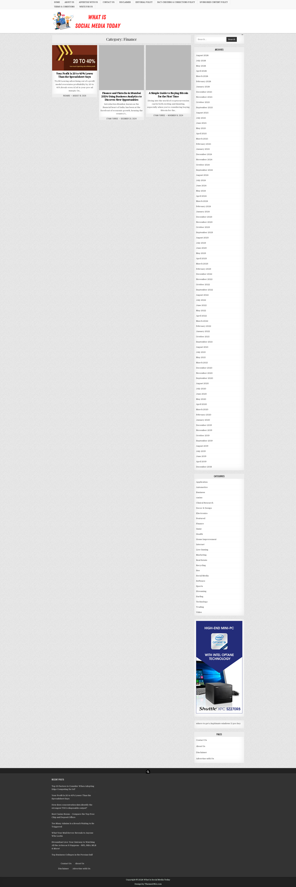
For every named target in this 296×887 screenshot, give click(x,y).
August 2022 (202, 295)
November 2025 (204, 97)
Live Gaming (202, 550)
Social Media (202, 576)
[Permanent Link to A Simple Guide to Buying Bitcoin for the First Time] (168, 67)
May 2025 (201, 128)
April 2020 (201, 404)
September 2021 (204, 342)
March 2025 (202, 139)
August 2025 (202, 113)
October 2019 (203, 435)
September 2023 (204, 232)
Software (200, 581)
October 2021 (203, 336)
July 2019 (201, 451)
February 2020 (203, 415)
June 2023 (201, 248)
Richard (66, 96)
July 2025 (201, 118)
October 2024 (203, 165)
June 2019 (201, 456)
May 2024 (201, 191)
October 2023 (203, 227)
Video (199, 612)
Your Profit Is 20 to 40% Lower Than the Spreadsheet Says (74, 75)
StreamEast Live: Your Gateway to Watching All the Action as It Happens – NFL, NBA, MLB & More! (74, 845)
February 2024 (203, 206)
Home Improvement (206, 539)
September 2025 (204, 107)
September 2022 (204, 290)
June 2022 (201, 305)
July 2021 (201, 352)
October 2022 (203, 284)
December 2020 (204, 368)
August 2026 (202, 55)
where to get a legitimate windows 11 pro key (218, 723)
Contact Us (109, 2)
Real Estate (201, 560)
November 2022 (204, 279)
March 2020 (202, 409)
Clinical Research (204, 503)
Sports (199, 586)
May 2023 (201, 253)
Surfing (199, 596)
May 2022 (201, 310)
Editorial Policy (144, 2)
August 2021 (202, 347)
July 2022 (201, 300)
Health (199, 534)
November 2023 (204, 222)
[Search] (148, 772)
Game (199, 529)
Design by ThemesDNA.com (148, 884)
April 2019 (201, 461)
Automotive (202, 487)
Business (200, 492)
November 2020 (204, 373)
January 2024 (203, 211)
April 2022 (201, 316)
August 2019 (202, 446)
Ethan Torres (112, 119)
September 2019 (204, 441)
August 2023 (202, 238)
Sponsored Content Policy (214, 2)
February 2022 (203, 326)
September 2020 (204, 378)
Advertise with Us (88, 2)
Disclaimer (125, 2)
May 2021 (201, 357)
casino (199, 497)
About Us (69, 2)
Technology (202, 602)
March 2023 (202, 264)
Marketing (201, 555)
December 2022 (204, 274)
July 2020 (201, 388)
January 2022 (203, 331)
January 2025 (203, 149)
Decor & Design (204, 508)
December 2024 (204, 154)
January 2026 (203, 87)
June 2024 (201, 185)
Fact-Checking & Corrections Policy (176, 2)
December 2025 (204, 92)
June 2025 (201, 123)
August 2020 (202, 383)
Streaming (201, 591)
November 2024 (204, 159)
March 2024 (202, 201)
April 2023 (201, 258)
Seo (198, 570)
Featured (200, 518)
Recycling (201, 565)
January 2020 (203, 420)
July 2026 (201, 60)
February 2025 (203, 144)
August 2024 (202, 175)
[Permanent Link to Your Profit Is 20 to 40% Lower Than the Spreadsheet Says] (74, 58)
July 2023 (201, 243)
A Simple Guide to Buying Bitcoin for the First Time (168, 94)
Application (202, 482)
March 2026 (202, 76)
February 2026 (203, 81)
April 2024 (201, 196)
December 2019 (204, 425)
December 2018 (204, 467)
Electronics (202, 513)
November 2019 (204, 430)
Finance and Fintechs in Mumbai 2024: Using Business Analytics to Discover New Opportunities (121, 96)
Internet (200, 544)
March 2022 (202, 321)
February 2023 (203, 269)
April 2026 (201, 71)
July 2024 (201, 180)
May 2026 (201, 66)
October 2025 (203, 102)
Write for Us (86, 6)
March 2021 (202, 362)
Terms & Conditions (64, 6)
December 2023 (204, 217)
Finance (74, 52)
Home (57, 2)
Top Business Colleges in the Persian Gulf (72, 855)
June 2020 (201, 394)
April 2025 (201, 133)
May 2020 (201, 399)
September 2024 (204, 170)
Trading (200, 607)
